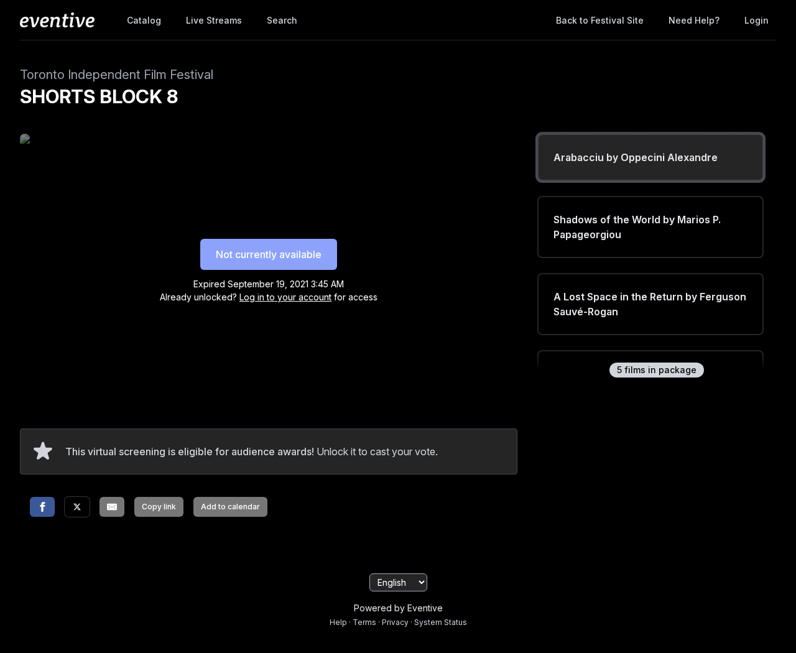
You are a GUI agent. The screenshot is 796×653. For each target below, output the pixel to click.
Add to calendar (230, 506)
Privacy (395, 622)
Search (282, 20)
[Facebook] (42, 507)
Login (756, 20)
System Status (440, 622)
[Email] (112, 507)
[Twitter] (77, 507)
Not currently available (269, 254)
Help (338, 622)
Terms (364, 622)
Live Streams (214, 20)
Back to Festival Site (600, 20)
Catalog (144, 20)
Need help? (694, 20)
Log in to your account (285, 297)
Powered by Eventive (398, 608)
